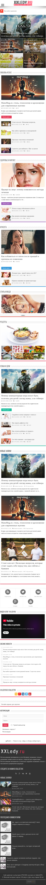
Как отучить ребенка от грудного (22, 431)
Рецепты (3, 322)
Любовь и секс (6, 73)
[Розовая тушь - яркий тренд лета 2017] (6, 274)
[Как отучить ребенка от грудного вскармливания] (6, 433)
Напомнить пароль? (8, 729)
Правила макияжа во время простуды (24, 281)
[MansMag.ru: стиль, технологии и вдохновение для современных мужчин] (23, 87)
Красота (3, 227)
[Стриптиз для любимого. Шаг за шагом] (6, 150)
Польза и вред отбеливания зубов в (23, 208)
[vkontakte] (23, 694)
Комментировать (18, 486)
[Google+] (19, 694)
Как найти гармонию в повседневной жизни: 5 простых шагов (11, 63)
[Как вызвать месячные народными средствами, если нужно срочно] (6, 217)
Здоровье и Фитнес (7, 160)
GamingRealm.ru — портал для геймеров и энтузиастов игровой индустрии (27, 800)
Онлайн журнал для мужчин (10, 704)
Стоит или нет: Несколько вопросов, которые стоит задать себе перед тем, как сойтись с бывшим (33, 45)
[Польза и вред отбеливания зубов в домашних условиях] (6, 210)
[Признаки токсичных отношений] (6, 141)
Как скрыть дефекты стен (20, 423)
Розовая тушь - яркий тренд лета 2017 (24, 273)
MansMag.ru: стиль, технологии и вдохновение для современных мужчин (26, 793)
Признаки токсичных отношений (23, 140)
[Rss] (16, 694)
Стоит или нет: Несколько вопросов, (24, 122)
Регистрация (6, 732)
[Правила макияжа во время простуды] (6, 282)
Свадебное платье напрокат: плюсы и (24, 415)
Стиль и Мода (5, 292)
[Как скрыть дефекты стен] (6, 424)
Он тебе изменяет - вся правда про (23, 439)
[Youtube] (29, 694)
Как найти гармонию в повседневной (24, 131)
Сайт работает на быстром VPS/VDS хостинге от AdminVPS (22, 875)
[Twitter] (26, 694)
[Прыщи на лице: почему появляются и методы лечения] (23, 175)
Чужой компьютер (19, 725)
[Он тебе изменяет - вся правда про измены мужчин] (6, 441)
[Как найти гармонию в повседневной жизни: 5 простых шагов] (6, 132)
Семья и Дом (5, 366)
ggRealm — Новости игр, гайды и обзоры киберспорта (23, 741)
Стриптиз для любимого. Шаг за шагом (25, 149)
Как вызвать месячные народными (23, 216)
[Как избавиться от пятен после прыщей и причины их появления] (23, 242)
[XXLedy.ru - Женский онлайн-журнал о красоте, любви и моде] (23, 3)
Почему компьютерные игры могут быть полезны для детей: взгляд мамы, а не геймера (26, 784)
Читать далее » (6, 117)
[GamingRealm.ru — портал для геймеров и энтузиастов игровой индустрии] (5, 801)
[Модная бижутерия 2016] (23, 307)
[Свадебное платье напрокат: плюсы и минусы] (6, 416)
